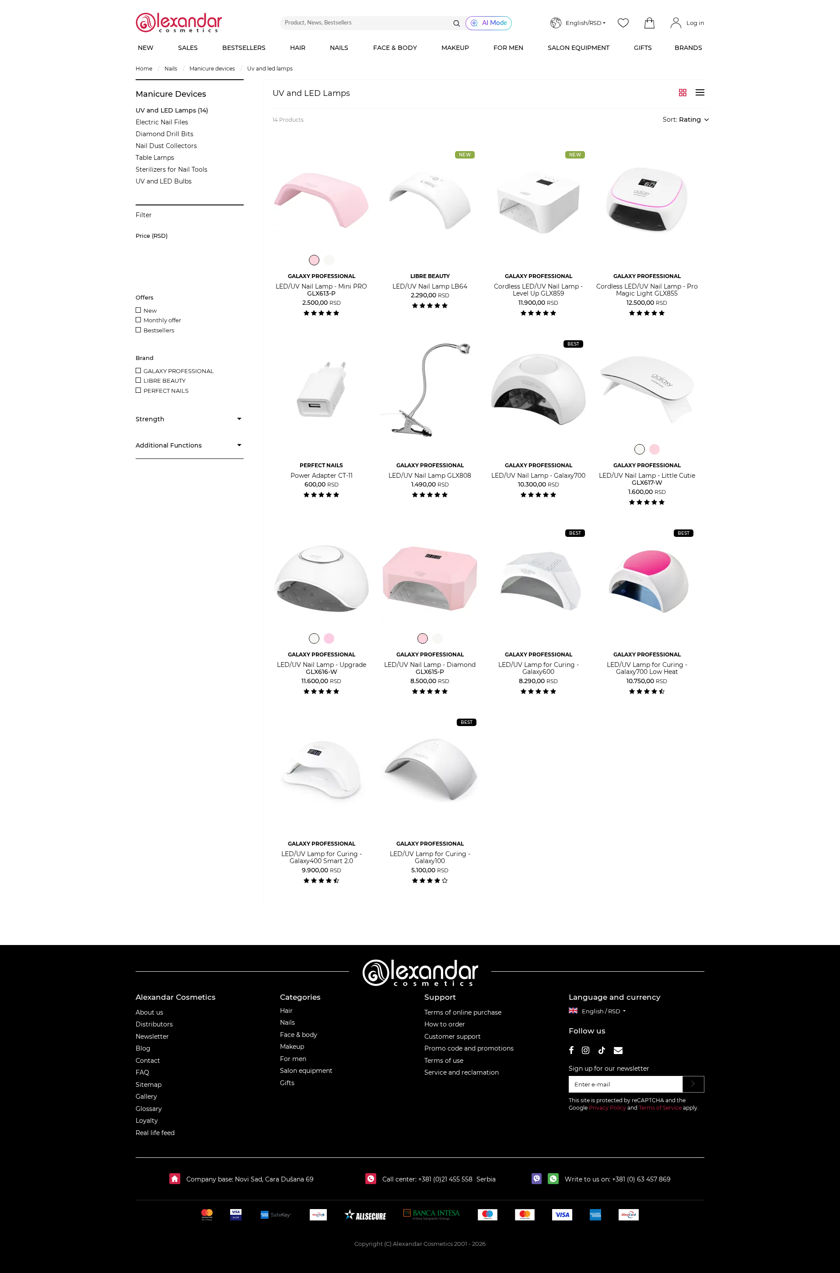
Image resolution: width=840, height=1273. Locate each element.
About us (149, 1012)
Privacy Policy (607, 1107)
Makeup (292, 1047)
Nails (287, 1022)
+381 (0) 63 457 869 (641, 1179)
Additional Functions (169, 445)
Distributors (154, 1024)
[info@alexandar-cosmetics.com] (618, 1051)
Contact (148, 1061)
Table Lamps (155, 158)
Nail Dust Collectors (166, 146)
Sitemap (148, 1085)
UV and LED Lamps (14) (172, 110)
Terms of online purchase (462, 1012)
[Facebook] (571, 1051)
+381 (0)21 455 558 (444, 1179)
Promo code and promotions (469, 1048)
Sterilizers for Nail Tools (171, 169)
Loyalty (147, 1121)
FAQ (142, 1072)
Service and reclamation (461, 1072)
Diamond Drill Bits (164, 134)
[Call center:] (373, 1179)
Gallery (146, 1096)
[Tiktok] (601, 1051)
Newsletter (152, 1036)
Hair (286, 1011)
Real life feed (155, 1133)
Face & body (298, 1035)
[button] (649, 23)
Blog (143, 1048)
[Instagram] (585, 1051)
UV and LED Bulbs (164, 181)
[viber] (539, 1179)
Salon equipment (306, 1071)
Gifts (287, 1083)
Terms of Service (660, 1107)
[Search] (457, 23)
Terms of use (443, 1061)
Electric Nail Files (162, 122)
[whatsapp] (555, 1179)
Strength (150, 419)
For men (293, 1059)
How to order (444, 1024)
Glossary (149, 1109)
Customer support (452, 1036)
